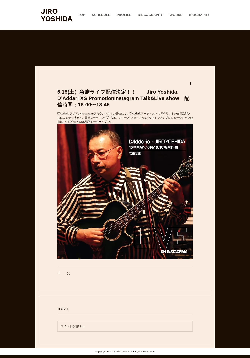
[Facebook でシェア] (59, 273)
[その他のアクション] (190, 83)
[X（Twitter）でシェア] (68, 273)
